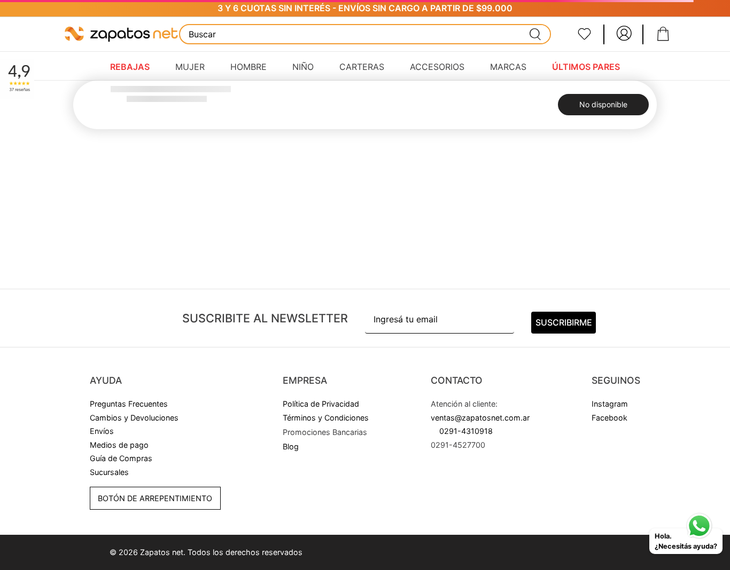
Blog (291, 446)
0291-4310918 (466, 431)
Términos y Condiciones (326, 417)
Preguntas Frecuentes (129, 403)
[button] (325, 432)
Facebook (609, 417)
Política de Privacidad (321, 403)
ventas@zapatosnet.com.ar (480, 417)
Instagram (610, 403)
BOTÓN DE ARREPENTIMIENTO (155, 498)
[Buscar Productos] (535, 34)
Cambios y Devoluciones (134, 417)
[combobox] (365, 34)
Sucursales (109, 472)
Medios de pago (119, 444)
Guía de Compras (121, 458)
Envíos (102, 431)
